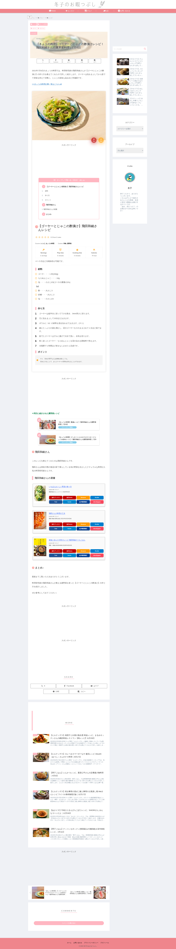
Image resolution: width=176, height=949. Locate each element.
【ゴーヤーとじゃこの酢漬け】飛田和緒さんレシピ (65, 186)
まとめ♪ (49, 214)
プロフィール (104, 942)
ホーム (69, 942)
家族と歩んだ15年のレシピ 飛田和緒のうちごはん (67, 540)
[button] (95, 61)
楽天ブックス (56, 497)
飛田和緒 (42, 28)
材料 (45, 191)
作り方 (46, 195)
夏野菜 (34, 28)
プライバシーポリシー (91, 942)
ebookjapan (97, 502)
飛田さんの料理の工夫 (57, 513)
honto (69, 502)
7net (55, 502)
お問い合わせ (77, 942)
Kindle (97, 497)
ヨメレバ (57, 489)
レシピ (34, 24)
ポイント (47, 200)
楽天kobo (69, 497)
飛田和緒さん (51, 205)
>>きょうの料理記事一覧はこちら (46, 84)
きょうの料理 (43, 24)
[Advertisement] (69, 161)
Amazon (83, 497)
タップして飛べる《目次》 (68, 180)
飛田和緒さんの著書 (50, 209)
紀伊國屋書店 (83, 502)
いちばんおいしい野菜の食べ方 (60, 487)
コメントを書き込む (69, 923)
